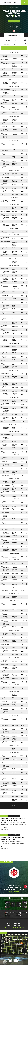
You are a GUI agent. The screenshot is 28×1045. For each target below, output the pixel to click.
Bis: (3, 44)
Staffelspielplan (14, 35)
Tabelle (14, 21)
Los (14, 48)
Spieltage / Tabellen (2, 35)
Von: (3, 40)
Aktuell (26, 35)
